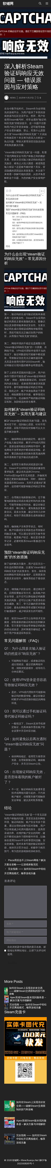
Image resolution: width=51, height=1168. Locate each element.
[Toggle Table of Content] (40, 191)
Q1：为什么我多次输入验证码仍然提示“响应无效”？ (27, 218)
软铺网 (8, 3)
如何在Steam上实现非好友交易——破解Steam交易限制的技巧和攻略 (27, 991)
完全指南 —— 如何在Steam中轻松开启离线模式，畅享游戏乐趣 (28, 1006)
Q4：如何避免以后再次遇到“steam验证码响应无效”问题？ (27, 235)
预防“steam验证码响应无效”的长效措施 (25, 209)
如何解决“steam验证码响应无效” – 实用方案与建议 (24, 204)
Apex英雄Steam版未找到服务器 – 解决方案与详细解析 (28, 999)
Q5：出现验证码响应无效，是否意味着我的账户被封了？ (28, 241)
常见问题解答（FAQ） (16, 213)
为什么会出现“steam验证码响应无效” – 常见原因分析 (24, 197)
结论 (8, 246)
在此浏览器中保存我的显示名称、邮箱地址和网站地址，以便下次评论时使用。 (26, 950)
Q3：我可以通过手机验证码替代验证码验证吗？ (28, 229)
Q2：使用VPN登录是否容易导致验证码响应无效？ (27, 224)
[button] (40, 3)
